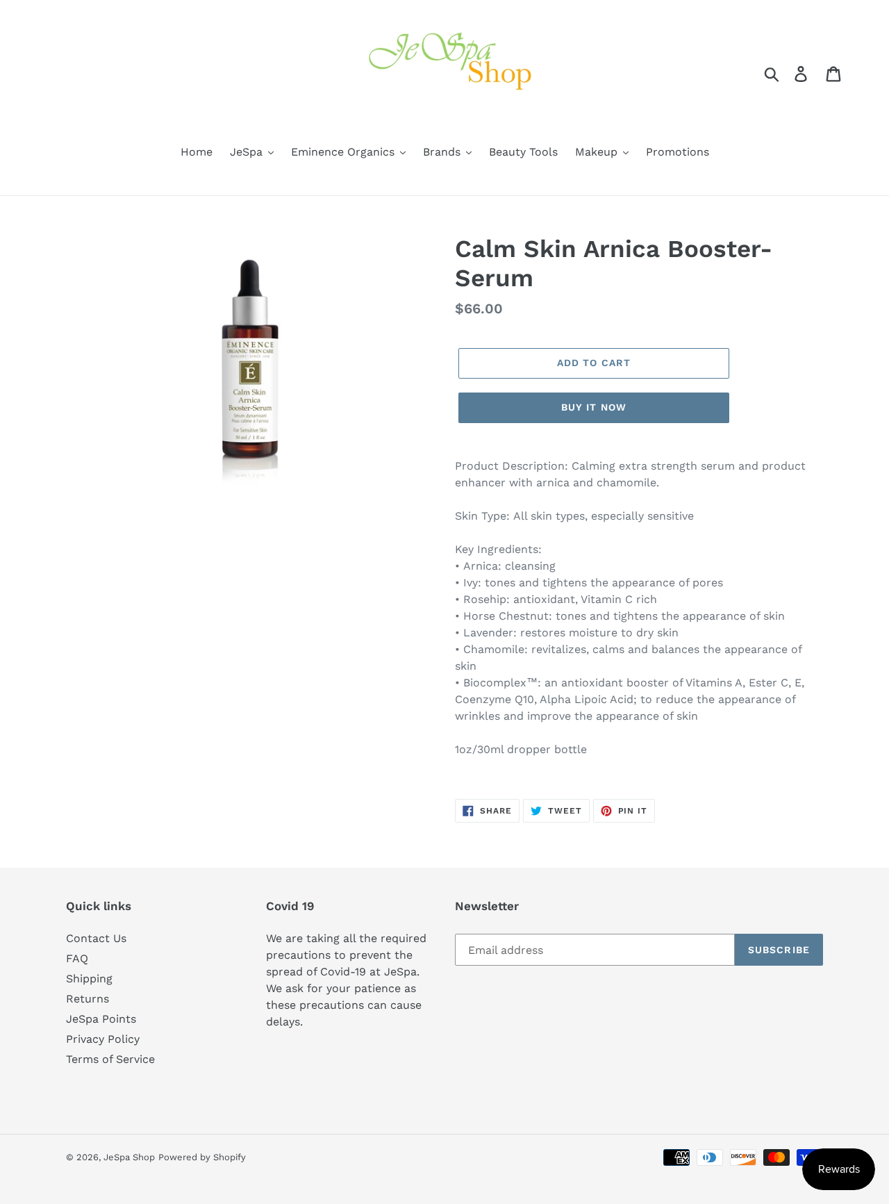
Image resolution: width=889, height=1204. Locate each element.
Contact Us (96, 938)
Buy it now (593, 407)
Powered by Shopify (202, 1157)
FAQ (77, 958)
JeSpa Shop (129, 1157)
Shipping (89, 978)
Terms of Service (110, 1059)
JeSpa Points (101, 1018)
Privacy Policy (103, 1039)
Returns (87, 998)
